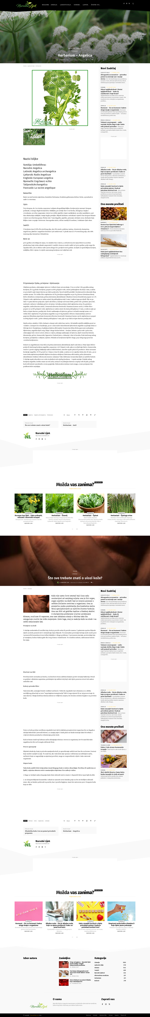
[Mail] (42, 438)
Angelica (30, 415)
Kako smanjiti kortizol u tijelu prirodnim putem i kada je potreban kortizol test (112, 188)
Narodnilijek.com (34, 1015)
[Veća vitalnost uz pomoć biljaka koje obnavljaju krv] (64, 982)
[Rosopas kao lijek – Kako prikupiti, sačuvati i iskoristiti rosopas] (29, 503)
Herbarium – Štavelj (59, 515)
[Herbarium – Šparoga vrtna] (121, 503)
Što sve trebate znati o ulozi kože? (37, 425)
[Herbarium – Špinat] (90, 503)
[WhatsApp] (87, 415)
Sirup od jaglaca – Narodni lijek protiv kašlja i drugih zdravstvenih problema (80, 963)
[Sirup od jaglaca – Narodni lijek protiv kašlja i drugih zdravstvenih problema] (64, 964)
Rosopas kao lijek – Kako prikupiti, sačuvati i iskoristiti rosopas (28, 516)
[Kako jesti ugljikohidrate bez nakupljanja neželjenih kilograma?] (114, 240)
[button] (133, 3)
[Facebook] (124, 3)
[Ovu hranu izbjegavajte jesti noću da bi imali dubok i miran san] (64, 973)
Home (24, 66)
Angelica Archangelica (40, 415)
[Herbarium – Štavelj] (60, 503)
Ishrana (103, 87)
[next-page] (76, 529)
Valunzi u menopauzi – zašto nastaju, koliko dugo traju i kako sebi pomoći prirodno (112, 124)
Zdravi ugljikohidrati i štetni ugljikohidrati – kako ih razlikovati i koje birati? (111, 91)
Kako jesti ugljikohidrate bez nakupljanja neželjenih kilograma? (111, 254)
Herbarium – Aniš (69, 425)
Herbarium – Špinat (90, 515)
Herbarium (79, 48)
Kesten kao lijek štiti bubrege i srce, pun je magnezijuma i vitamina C (112, 227)
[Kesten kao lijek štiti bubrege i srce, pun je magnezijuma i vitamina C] (114, 213)
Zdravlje (103, 105)
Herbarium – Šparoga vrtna (121, 515)
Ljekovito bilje (71, 48)
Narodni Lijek (64, 59)
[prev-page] (72, 529)
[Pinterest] (83, 415)
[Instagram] (126, 3)
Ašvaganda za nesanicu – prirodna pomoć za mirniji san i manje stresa (113, 77)
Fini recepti (104, 249)
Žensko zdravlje (106, 120)
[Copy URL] (95, 415)
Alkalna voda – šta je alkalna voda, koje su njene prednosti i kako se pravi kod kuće (114, 172)
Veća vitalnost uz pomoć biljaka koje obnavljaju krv (80, 980)
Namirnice (104, 222)
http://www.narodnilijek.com (42, 435)
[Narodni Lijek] (57, 60)
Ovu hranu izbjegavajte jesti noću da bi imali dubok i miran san (79, 972)
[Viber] (91, 415)
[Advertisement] (60, 158)
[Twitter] (129, 3)
